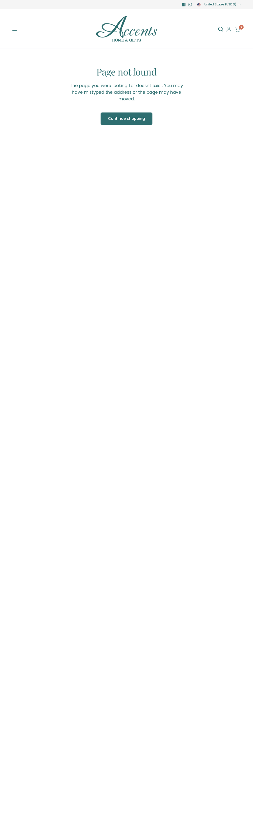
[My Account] (229, 29)
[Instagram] (190, 4)
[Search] (220, 29)
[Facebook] (184, 4)
